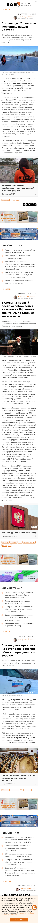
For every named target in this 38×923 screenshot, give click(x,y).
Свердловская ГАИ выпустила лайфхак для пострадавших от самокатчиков (17, 848)
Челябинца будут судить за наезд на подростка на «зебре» (20, 625)
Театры (4, 545)
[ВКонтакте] (24, 204)
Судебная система (29, 542)
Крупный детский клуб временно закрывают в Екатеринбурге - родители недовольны (19, 595)
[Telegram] (29, 204)
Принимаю (19, 919)
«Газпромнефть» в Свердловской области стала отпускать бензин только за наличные (19, 609)
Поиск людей (15, 200)
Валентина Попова (28, 888)
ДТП (10, 545)
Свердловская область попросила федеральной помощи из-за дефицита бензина (19, 617)
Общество (5, 200)
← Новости (6, 9)
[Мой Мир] (32, 204)
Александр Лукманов (27, 17)
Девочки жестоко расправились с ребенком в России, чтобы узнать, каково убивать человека (19, 275)
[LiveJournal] (35, 204)
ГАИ (21, 790)
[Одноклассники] (27, 204)
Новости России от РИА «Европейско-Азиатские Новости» (14, 4)
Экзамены (28, 790)
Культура (13, 542)
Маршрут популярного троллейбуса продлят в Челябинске (20, 251)
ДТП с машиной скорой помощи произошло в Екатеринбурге (18, 855)
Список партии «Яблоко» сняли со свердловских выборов (19, 257)
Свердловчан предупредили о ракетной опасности (17, 602)
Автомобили (15, 790)
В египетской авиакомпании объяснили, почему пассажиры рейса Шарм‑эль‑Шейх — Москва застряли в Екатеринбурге (20, 265)
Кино (19, 542)
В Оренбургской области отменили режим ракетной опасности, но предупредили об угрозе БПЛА (19, 840)
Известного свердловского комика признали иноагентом (19, 282)
